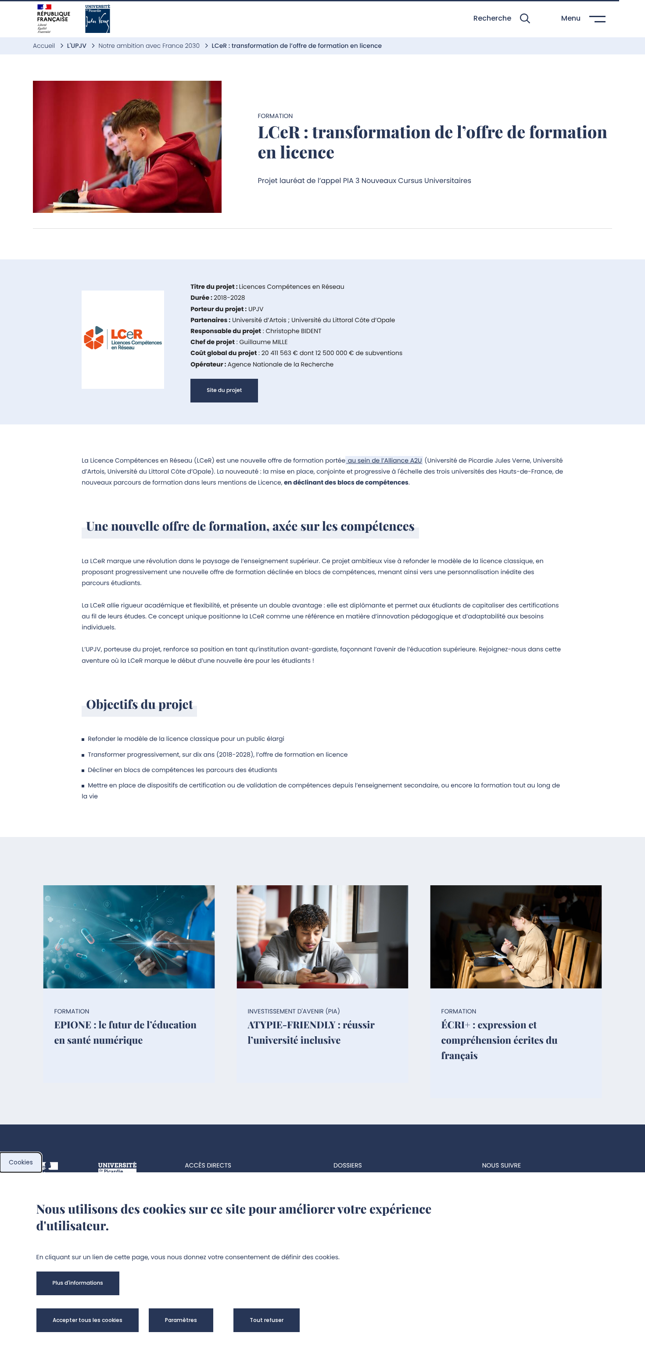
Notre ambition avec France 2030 (149, 45)
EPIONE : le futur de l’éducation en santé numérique (125, 1032)
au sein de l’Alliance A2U (384, 460)
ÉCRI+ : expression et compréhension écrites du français (499, 1040)
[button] (502, 19)
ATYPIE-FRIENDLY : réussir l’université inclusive (311, 1032)
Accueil (45, 45)
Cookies (21, 1162)
